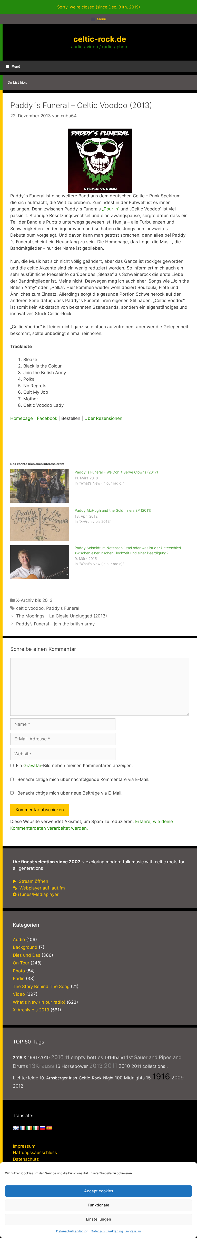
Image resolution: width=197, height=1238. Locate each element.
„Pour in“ (110, 208)
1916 (161, 1076)
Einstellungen (98, 1219)
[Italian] (36, 1128)
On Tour (21, 962)
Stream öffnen (32, 881)
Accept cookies (98, 1190)
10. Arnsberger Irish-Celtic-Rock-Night (77, 1077)
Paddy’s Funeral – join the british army (55, 623)
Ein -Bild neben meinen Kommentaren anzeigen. (74, 765)
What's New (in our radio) (39, 1002)
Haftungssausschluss (35, 1152)
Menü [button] (16, 66)
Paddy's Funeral (62, 608)
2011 (110, 1065)
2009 (177, 1078)
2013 (96, 1065)
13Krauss (41, 1065)
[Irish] (29, 1128)
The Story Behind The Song (41, 986)
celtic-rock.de (99, 39)
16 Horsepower (71, 1066)
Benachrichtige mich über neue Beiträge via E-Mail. (70, 793)
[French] (22, 1128)
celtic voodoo (30, 608)
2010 (124, 1066)
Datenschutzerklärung (72, 1231)
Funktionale (98, 1205)
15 (148, 1077)
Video (19, 994)
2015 (17, 1057)
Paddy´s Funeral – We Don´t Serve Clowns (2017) (116, 472)
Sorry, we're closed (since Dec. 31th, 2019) (98, 6)
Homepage (21, 418)
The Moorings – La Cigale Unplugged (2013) (61, 615)
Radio (19, 978)
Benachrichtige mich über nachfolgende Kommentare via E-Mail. (83, 779)
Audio (19, 939)
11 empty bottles (84, 1057)
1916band (114, 1057)
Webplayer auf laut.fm (41, 888)
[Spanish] (49, 1128)
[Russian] (43, 1128)
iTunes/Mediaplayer (38, 894)
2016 (57, 1057)
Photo (19, 970)
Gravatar (32, 765)
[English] (16, 1128)
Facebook (47, 418)
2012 (18, 1086)
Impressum (133, 1231)
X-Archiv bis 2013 (34, 600)
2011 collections (148, 1066)
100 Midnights (130, 1077)
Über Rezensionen (103, 418)
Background (25, 947)
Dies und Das (26, 955)
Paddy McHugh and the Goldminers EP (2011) (113, 510)
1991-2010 (39, 1057)
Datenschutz (26, 1159)
